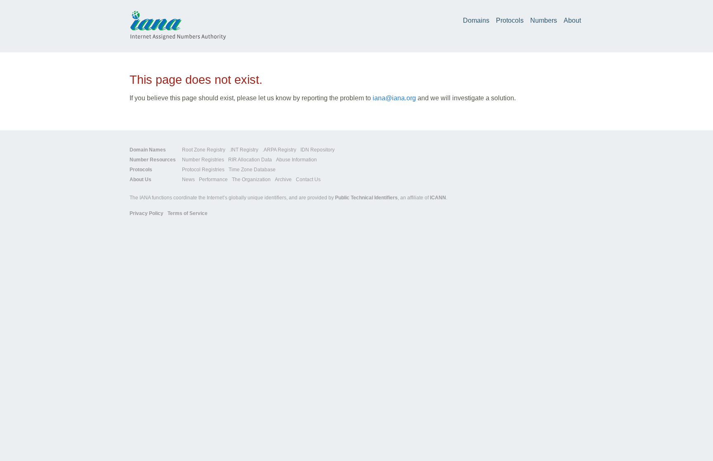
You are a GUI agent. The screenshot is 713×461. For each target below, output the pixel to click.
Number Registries (203, 160)
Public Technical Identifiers (366, 198)
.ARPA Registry (279, 150)
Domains (476, 20)
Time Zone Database (252, 170)
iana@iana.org (394, 98)
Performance (213, 179)
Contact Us (308, 179)
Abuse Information (296, 160)
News (188, 179)
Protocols (510, 20)
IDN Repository (317, 150)
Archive (283, 179)
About (572, 20)
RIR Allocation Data (250, 160)
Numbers (543, 20)
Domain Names (148, 150)
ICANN (438, 198)
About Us (140, 179)
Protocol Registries (203, 170)
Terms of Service (188, 213)
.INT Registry (243, 150)
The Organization (251, 179)
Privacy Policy (146, 213)
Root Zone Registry (203, 150)
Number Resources (153, 160)
